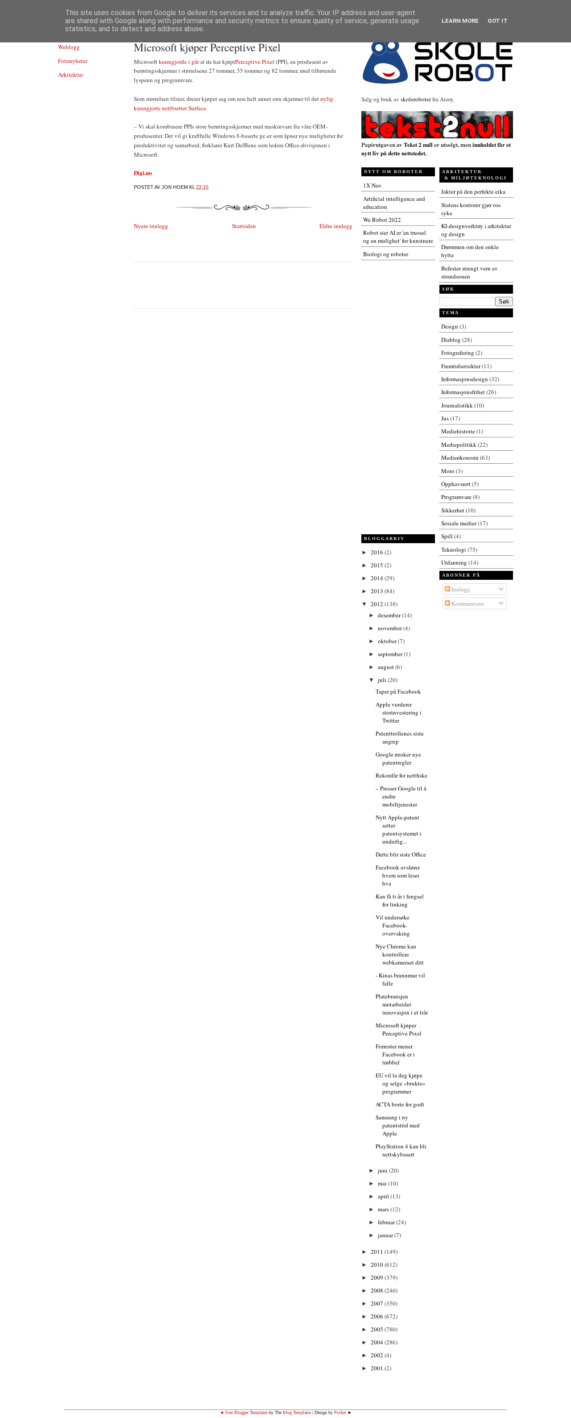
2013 (378, 591)
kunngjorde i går (179, 62)
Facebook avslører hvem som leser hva (398, 875)
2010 (378, 1264)
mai (383, 1183)
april (384, 1196)
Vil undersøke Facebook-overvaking (393, 925)
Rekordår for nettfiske (401, 775)
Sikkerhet (452, 510)
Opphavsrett (456, 484)
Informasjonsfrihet (463, 392)
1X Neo (372, 185)
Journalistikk (457, 405)
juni (383, 1170)
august (386, 667)
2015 (378, 565)
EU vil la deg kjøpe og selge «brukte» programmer (401, 1083)
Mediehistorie (458, 431)
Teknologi (453, 549)
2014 (378, 578)
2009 (378, 1277)
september (391, 654)
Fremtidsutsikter (460, 366)
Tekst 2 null (418, 144)
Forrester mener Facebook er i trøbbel (395, 1054)
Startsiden (244, 226)
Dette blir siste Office (401, 854)
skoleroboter (416, 99)
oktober (388, 641)
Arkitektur (70, 75)
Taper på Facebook (398, 691)
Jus (445, 418)
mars (384, 1209)
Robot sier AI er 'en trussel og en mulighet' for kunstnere (398, 237)
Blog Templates (297, 1412)
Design (449, 326)
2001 (378, 1368)
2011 (378, 1252)
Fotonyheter (72, 61)
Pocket (340, 1412)
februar (387, 1222)
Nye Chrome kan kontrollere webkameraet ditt (400, 954)
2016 (378, 552)
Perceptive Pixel (254, 62)
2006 (378, 1316)
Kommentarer (467, 603)
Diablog (451, 340)
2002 (378, 1355)
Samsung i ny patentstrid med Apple (398, 1125)
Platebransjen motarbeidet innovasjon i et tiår (402, 1004)
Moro (448, 471)
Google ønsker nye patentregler (398, 758)
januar (386, 1235)
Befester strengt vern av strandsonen (469, 272)
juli (383, 680)
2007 (378, 1303)
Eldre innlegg (335, 226)
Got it (498, 20)
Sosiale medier (458, 523)
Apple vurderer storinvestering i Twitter (399, 712)
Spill (447, 536)
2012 (378, 604)
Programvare (456, 497)
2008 (378, 1290)
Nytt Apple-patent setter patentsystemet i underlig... (399, 829)
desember (390, 615)
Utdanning (454, 562)
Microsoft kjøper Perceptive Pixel (207, 47)
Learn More (460, 20)
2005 (378, 1329)
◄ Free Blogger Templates (243, 1412)
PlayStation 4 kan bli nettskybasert (401, 1150)
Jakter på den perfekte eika (473, 191)
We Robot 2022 (382, 220)
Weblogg (69, 47)
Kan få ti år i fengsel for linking (400, 900)
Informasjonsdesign (464, 379)
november (390, 628)
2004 (378, 1342)
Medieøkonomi (460, 457)
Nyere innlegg (151, 226)
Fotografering (457, 353)
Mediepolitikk (458, 445)
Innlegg (460, 589)
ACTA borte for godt (400, 1104)
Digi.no (143, 172)
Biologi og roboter (385, 254)
